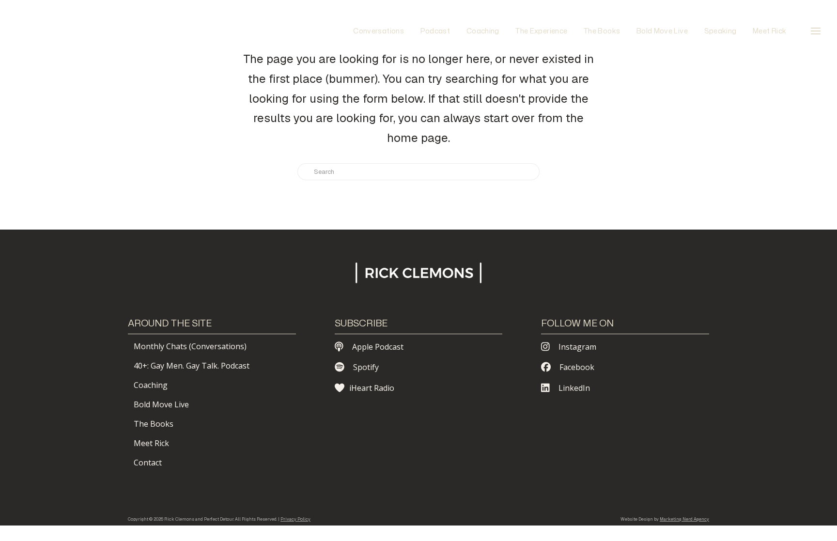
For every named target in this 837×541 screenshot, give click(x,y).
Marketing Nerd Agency (684, 519)
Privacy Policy (295, 519)
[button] (815, 31)
